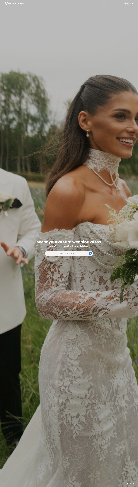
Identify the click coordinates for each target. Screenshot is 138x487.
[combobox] (69, 253)
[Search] (90, 253)
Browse (22, 3)
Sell (127, 3)
